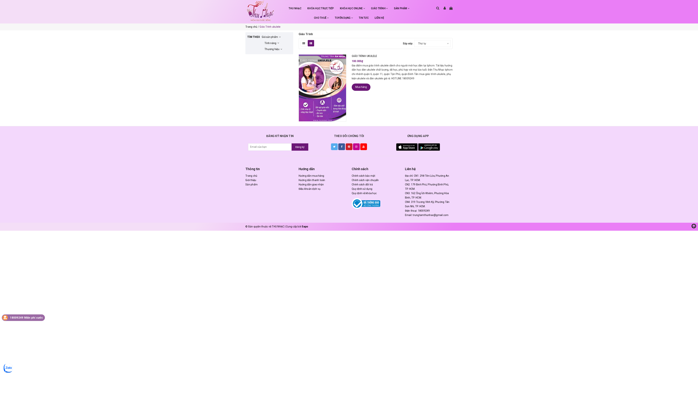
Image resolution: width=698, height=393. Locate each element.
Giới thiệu (250, 180)
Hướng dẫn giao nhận (311, 184)
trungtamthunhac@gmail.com (430, 215)
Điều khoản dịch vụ (310, 188)
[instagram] (356, 146)
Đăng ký (299, 147)
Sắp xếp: (408, 43)
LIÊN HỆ (379, 17)
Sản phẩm (251, 184)
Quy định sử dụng (362, 188)
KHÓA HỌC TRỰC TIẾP (320, 8)
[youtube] (363, 146)
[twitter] (334, 146)
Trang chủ (251, 175)
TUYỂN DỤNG (343, 17)
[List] (311, 43)
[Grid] (304, 43)
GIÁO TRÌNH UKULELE (364, 56)
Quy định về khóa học (364, 193)
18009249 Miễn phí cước (26, 317)
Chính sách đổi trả (362, 184)
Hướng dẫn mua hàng (311, 175)
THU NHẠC (295, 8)
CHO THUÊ (320, 17)
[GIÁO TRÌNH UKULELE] (322, 88)
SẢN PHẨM (401, 8)
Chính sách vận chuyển (365, 180)
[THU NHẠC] (260, 10)
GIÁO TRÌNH (378, 8)
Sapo (305, 226)
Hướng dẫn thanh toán (312, 180)
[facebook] (341, 146)
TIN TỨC (364, 17)
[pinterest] (349, 146)
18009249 (424, 210)
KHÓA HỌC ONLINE (351, 8)
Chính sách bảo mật (363, 175)
